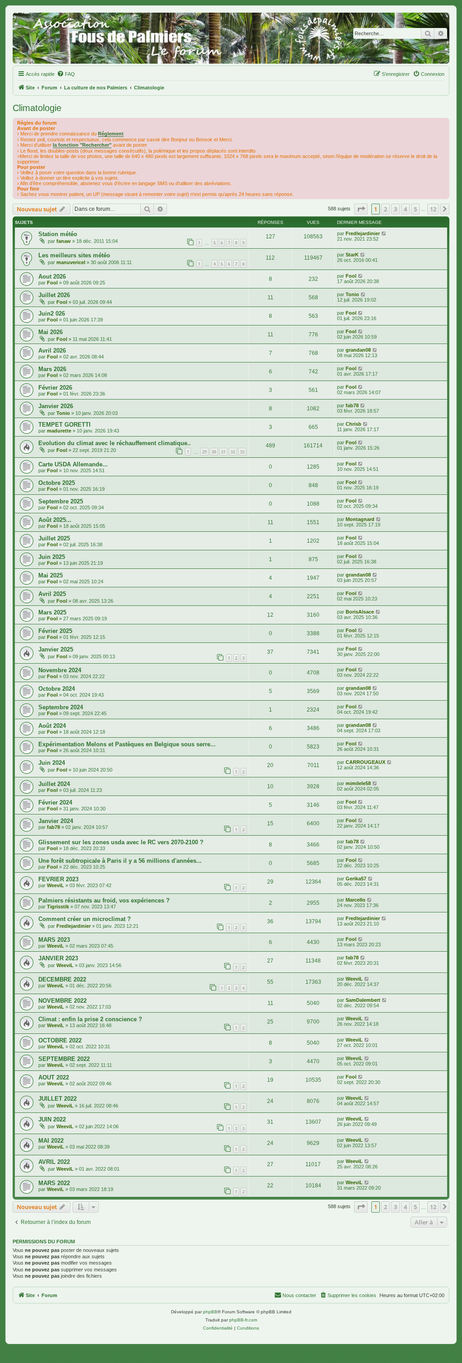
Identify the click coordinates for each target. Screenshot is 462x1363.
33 (242, 452)
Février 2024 (55, 802)
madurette (59, 430)
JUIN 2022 (52, 1119)
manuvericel (70, 262)
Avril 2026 (52, 350)
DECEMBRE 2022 (62, 979)
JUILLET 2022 (57, 1098)
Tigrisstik (58, 906)
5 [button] (415, 209)
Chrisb (353, 424)
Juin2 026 (51, 313)
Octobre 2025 (56, 482)
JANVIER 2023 (58, 958)
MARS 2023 (54, 939)
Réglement (111, 133)
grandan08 (358, 350)
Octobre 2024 (56, 688)
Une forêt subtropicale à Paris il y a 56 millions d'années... (120, 860)
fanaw (63, 241)
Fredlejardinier (363, 233)
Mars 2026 (52, 369)
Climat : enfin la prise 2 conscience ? (90, 1019)
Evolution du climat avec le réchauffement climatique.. (114, 443)
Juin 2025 (51, 557)
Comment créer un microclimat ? (84, 919)
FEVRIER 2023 (58, 879)
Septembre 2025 (60, 501)
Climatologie (37, 108)
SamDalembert (363, 1000)
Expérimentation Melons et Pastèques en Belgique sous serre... (127, 744)
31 (223, 452)
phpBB (210, 1311)
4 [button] (405, 209)
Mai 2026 (50, 332)
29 (204, 452)
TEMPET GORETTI (64, 424)
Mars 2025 (52, 612)
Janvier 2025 (55, 649)
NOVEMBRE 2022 (62, 1000)
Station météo (57, 234)
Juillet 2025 (54, 538)
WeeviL (55, 885)
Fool (52, 282)
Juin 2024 (51, 762)
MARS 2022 (54, 1183)
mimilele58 (358, 783)
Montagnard (360, 519)
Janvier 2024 (55, 821)
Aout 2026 (52, 276)
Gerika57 (356, 878)
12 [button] (433, 209)
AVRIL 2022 (54, 1161)
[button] (361, 209)
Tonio (352, 294)
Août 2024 (52, 725)
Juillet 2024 (54, 784)
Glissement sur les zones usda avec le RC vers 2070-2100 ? (120, 842)
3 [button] (395, 209)
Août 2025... (54, 519)
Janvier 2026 (55, 406)
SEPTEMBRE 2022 (64, 1059)
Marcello (355, 899)
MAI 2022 (51, 1140)
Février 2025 (55, 631)
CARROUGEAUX (365, 762)
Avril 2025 (52, 594)
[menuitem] (66, 74)
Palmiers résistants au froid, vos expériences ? (104, 900)
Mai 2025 (50, 575)
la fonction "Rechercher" (82, 145)
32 (233, 452)
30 (214, 452)
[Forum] (231, 38)
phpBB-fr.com (243, 1319)
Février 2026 (55, 387)
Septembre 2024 (60, 707)
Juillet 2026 (54, 295)
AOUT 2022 (53, 1077)
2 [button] (385, 209)
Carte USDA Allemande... (73, 464)
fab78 (352, 405)
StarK (352, 254)
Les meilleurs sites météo (74, 255)
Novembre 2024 (59, 670)
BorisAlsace (360, 611)
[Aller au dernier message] (384, 233)
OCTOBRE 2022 (60, 1040)
